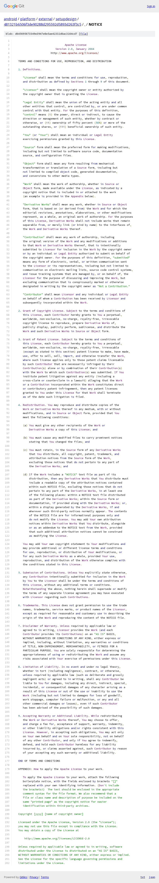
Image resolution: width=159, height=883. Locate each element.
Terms (45, 877)
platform (27, 19)
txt (142, 877)
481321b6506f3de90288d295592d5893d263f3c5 (42, 24)
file (83, 33)
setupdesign (66, 19)
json (152, 877)
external (45, 19)
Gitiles (23, 877)
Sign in (151, 6)
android (10, 19)
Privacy (33, 877)
